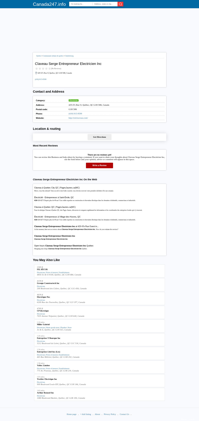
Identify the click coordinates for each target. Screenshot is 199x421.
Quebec (38, 56)
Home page (71, 414)
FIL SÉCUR (42, 269)
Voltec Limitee (43, 365)
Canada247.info (49, 4)
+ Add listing (85, 414)
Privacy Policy (110, 414)
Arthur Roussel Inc (45, 393)
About (97, 414)
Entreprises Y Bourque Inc (48, 338)
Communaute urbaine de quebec (53, 56)
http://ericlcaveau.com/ (78, 118)
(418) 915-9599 (40, 79)
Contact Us (124, 414)
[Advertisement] (99, 29)
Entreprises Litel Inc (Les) (48, 352)
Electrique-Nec (43, 297)
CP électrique (43, 311)
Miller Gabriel (43, 324)
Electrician (74, 100)
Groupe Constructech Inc (48, 283)
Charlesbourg (69, 56)
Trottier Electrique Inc (47, 379)
